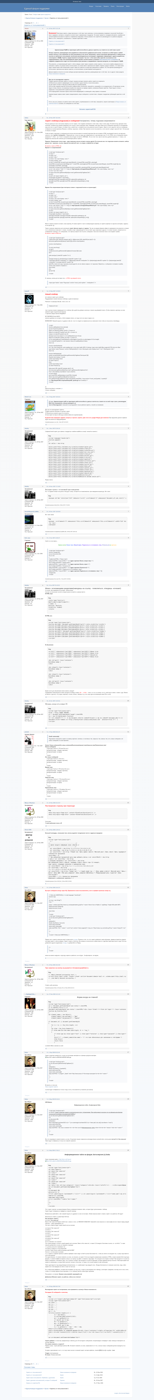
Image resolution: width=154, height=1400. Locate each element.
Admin (27, 28)
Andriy (27, 428)
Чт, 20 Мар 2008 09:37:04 (53, 1286)
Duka (26, 887)
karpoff (27, 291)
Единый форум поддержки (34, 18)
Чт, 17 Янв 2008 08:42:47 (53, 732)
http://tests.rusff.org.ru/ (65, 1159)
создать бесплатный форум (121, 1393)
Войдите (35, 14)
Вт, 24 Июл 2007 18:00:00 (53, 511)
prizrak (27, 732)
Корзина (62, 1380)
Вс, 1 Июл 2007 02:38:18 (53, 428)
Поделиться (46, 28)
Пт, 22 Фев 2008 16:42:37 (53, 887)
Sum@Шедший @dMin (32, 511)
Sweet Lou (28, 396)
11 (36, 23)
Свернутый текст (53, 306)
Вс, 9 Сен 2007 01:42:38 (53, 585)
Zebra (26, 117)
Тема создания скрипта (51, 1086)
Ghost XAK (28, 829)
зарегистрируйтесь (46, 14)
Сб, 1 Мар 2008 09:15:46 (53, 1052)
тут (62, 388)
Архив (46, 18)
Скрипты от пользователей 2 (56, 41)
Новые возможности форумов (57, 73)
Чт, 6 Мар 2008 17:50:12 (53, 1150)
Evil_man (27, 538)
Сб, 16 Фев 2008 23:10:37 (53, 803)
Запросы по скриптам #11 (33, 1383)
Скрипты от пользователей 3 (56, 44)
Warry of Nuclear (30, 803)
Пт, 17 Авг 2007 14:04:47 (53, 538)
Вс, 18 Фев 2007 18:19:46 (53, 117)
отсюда (75, 939)
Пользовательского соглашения (108, 59)
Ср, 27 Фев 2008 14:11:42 (53, 994)
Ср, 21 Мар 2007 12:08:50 (53, 291)
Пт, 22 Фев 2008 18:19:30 (53, 965)
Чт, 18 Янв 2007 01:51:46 (53, 28)
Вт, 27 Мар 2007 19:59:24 (53, 397)
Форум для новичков (102, 417)
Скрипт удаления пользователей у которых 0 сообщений (41, 1380)
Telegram (27, 961)
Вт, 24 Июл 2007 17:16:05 (53, 486)
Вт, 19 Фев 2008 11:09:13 (53, 829)
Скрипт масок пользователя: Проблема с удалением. (40, 1377)
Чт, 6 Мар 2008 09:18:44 (53, 1099)
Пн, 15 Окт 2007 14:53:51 (53, 701)
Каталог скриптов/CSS (87, 109)
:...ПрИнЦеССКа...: (30, 994)
